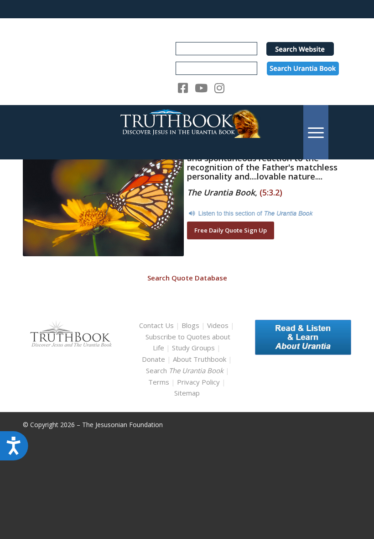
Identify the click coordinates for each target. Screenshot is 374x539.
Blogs (190, 325)
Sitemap (187, 392)
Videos (218, 325)
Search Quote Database (187, 277)
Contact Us (156, 325)
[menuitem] (315, 132)
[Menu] (315, 132)
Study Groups (194, 347)
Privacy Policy (198, 381)
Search (185, 370)
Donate (153, 359)
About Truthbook (199, 359)
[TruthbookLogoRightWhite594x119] (187, 132)
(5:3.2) (271, 192)
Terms (158, 381)
